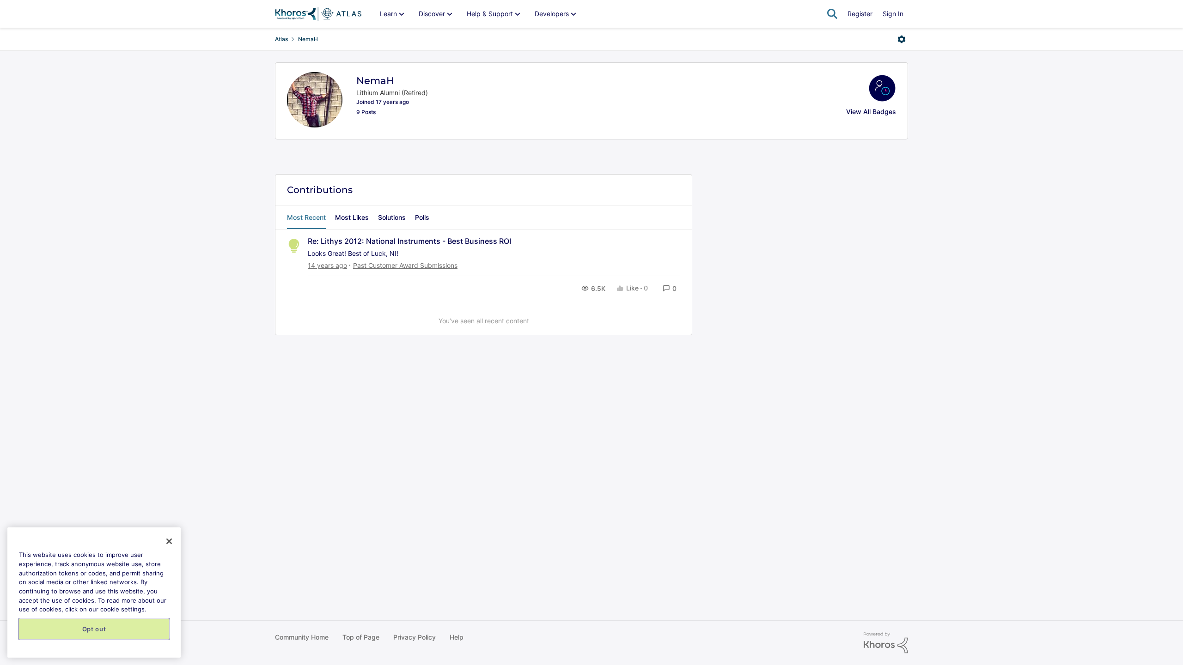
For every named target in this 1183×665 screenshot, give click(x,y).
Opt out (94, 629)
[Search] (832, 13)
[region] (94, 592)
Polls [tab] (422, 217)
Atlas (281, 39)
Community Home (302, 637)
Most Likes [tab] (352, 217)
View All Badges (871, 111)
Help (456, 637)
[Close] (169, 541)
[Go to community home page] (318, 14)
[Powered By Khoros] (886, 642)
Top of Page (360, 637)
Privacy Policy (414, 637)
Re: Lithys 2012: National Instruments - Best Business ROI (409, 241)
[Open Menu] (901, 39)
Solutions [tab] (392, 217)
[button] (669, 288)
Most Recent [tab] (306, 217)
